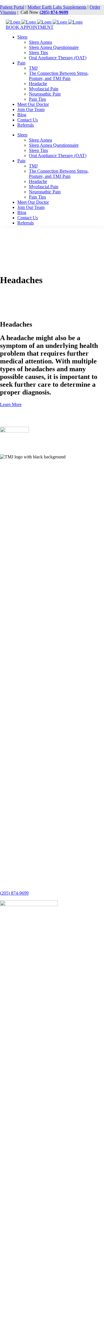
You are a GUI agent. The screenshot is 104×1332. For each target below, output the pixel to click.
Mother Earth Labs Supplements (56, 7)
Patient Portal (12, 7)
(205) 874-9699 (54, 12)
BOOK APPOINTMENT (29, 27)
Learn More (11, 404)
